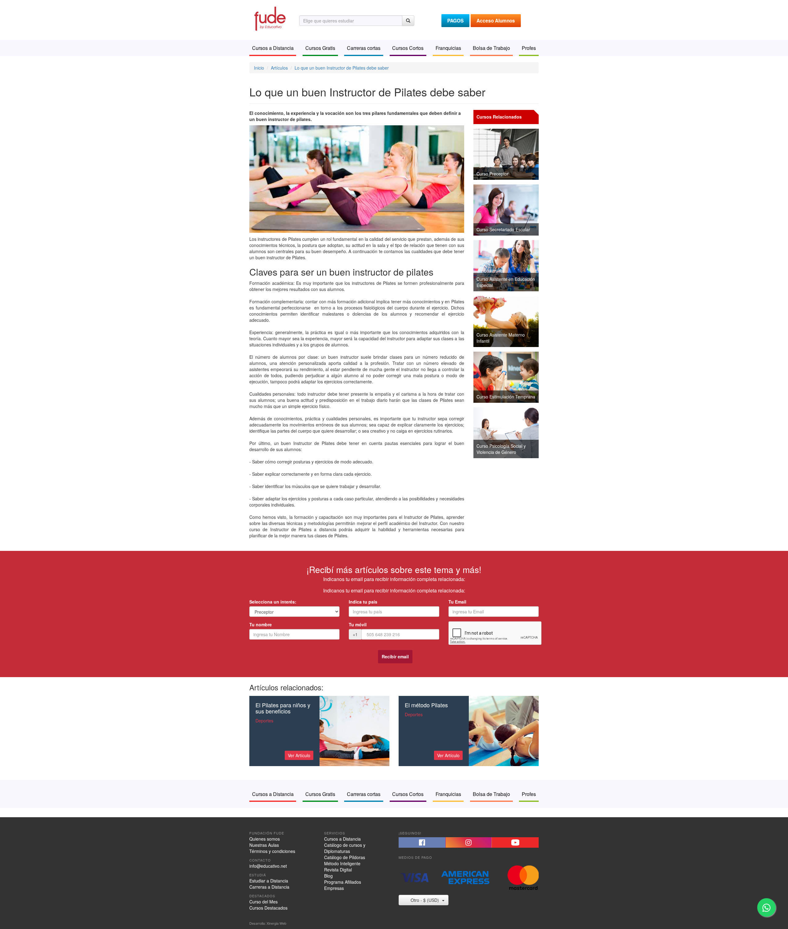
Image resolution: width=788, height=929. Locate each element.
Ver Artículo (299, 755)
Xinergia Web (276, 923)
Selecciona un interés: (272, 602)
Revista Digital (338, 869)
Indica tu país (363, 602)
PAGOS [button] (455, 20)
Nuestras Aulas (264, 845)
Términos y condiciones (272, 851)
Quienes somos (264, 839)
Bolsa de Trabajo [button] (491, 47)
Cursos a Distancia (342, 839)
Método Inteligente (342, 863)
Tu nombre (260, 624)
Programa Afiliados (342, 882)
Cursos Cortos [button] (408, 47)
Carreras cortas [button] (363, 47)
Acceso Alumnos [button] (495, 20)
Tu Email (457, 602)
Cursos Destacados (268, 908)
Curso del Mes (263, 902)
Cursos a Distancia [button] (273, 47)
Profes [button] (529, 47)
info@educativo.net (268, 866)
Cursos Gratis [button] (320, 47)
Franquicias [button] (448, 47)
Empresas (334, 888)
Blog (328, 876)
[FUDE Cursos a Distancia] (269, 18)
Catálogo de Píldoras (344, 857)
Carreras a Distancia (269, 887)
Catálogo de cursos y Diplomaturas (344, 848)
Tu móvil (358, 624)
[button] (422, 842)
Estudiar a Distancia (268, 881)
